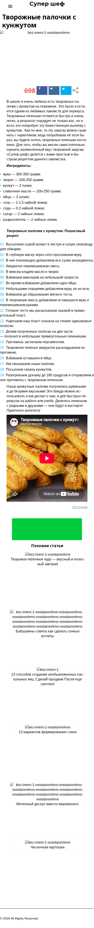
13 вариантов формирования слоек (48, 732)
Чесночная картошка (47, 847)
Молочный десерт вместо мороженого (47, 804)
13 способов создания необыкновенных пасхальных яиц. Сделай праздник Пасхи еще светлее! (47, 679)
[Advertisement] (47, 529)
